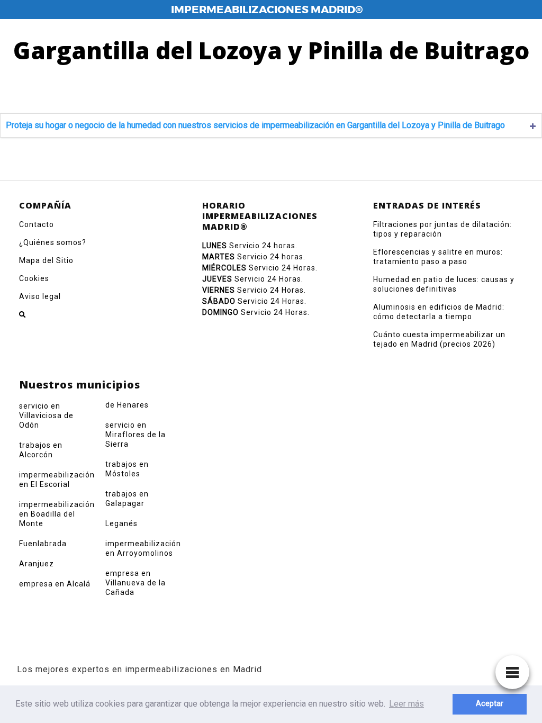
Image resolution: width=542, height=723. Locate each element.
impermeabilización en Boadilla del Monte (57, 514)
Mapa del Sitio (46, 260)
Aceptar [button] (489, 703)
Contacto (36, 224)
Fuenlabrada (43, 543)
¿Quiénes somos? (52, 242)
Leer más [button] (406, 704)
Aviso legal (40, 296)
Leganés (121, 523)
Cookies (34, 278)
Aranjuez (36, 563)
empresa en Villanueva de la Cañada (135, 583)
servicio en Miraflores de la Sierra (135, 434)
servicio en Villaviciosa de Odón (46, 415)
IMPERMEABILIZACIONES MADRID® (267, 9)
